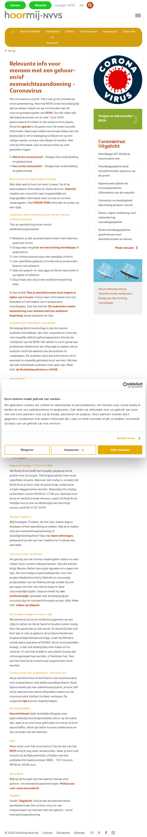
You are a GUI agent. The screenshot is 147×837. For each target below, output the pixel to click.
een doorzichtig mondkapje (58, 247)
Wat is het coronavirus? (27, 157)
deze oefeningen (62, 536)
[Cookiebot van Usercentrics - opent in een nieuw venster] (126, 385)
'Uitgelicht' (25, 801)
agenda (26, 127)
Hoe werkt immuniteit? (27, 166)
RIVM (49, 113)
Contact (47, 833)
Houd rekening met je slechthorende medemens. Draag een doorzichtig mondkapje (115, 296)
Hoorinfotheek (19, 714)
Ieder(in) (70, 189)
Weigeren (27, 449)
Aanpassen (71, 449)
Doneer (15, 5)
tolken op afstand (27, 605)
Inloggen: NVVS (65, 5)
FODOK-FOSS (41, 203)
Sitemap (79, 833)
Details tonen (126, 438)
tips (24, 701)
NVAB (53, 369)
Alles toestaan (120, 449)
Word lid (40, 5)
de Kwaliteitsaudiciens (30, 369)
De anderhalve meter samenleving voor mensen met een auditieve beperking (43, 311)
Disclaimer (63, 833)
